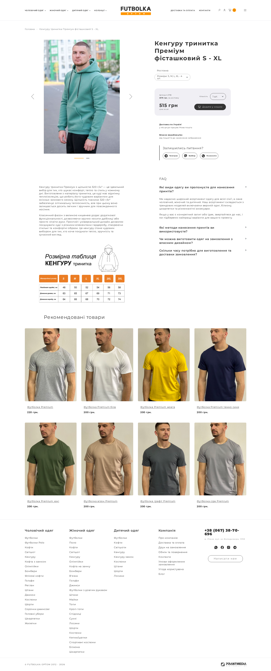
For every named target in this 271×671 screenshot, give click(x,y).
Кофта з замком (35, 561)
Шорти (29, 604)
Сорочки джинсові (37, 609)
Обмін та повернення (173, 552)
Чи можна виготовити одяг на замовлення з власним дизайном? (196, 241)
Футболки (31, 538)
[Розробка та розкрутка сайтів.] (233, 664)
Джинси (30, 594)
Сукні (73, 618)
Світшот (30, 552)
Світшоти (120, 547)
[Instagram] (228, 547)
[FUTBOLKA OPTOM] (135, 11)
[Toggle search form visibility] (219, 10)
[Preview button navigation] (33, 97)
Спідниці (75, 613)
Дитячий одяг (80, 10)
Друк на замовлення (172, 547)
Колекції (99, 10)
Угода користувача (171, 569)
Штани (29, 590)
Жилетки (31, 623)
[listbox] (172, 77)
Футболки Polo (34, 542)
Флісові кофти (34, 575)
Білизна (74, 647)
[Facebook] (222, 547)
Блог (162, 574)
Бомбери (31, 571)
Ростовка (163, 70)
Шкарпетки (32, 618)
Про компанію (168, 538)
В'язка (73, 575)
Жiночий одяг (58, 10)
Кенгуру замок (124, 557)
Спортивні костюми (82, 642)
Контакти (204, 10)
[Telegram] (235, 547)
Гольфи (29, 580)
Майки (73, 599)
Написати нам (225, 558)
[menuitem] (35, 10)
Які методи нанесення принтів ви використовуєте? (187, 229)
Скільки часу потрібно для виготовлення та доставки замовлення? (195, 252)
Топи (72, 604)
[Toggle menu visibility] (245, 10)
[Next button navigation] (131, 97)
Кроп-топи (76, 609)
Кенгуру (30, 557)
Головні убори (34, 613)
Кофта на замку (79, 566)
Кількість (203, 96)
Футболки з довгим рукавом (88, 590)
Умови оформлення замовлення (172, 563)
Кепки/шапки (78, 637)
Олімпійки (32, 566)
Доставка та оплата (183, 10)
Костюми (31, 599)
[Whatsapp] (216, 547)
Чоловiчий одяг (34, 10)
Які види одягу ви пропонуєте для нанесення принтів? (197, 189)
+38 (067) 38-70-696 (222, 532)
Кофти (29, 547)
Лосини (74, 623)
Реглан (29, 585)
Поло (72, 542)
